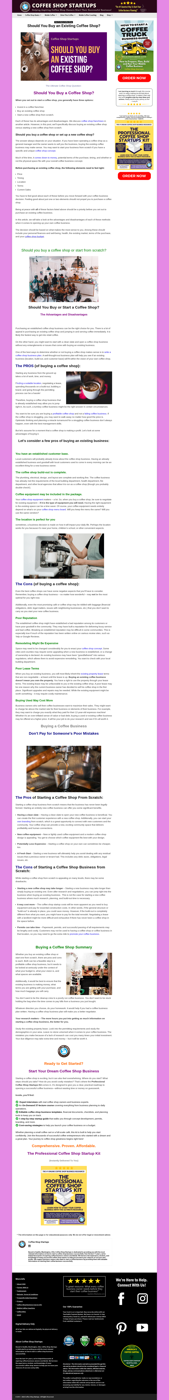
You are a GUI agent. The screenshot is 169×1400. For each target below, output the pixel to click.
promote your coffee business (84, 934)
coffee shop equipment (32, 499)
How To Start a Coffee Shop (63, 22)
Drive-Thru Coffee (66, 15)
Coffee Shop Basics (32, 15)
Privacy (20, 1301)
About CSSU (21, 1284)
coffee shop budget (34, 236)
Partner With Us (22, 1287)
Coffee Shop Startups (38, 1242)
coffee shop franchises (92, 121)
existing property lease (92, 674)
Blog (101, 15)
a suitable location (32, 383)
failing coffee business (95, 413)
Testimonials (21, 1291)
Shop (109, 15)
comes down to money (46, 157)
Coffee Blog (21, 1312)
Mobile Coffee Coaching (87, 15)
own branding (24, 821)
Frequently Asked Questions (27, 1298)
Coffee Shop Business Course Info (29, 1305)
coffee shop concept (45, 151)
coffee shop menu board (54, 509)
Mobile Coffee (50, 15)
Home (19, 15)
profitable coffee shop (63, 413)
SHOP (19, 1315)
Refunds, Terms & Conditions (27, 1294)
